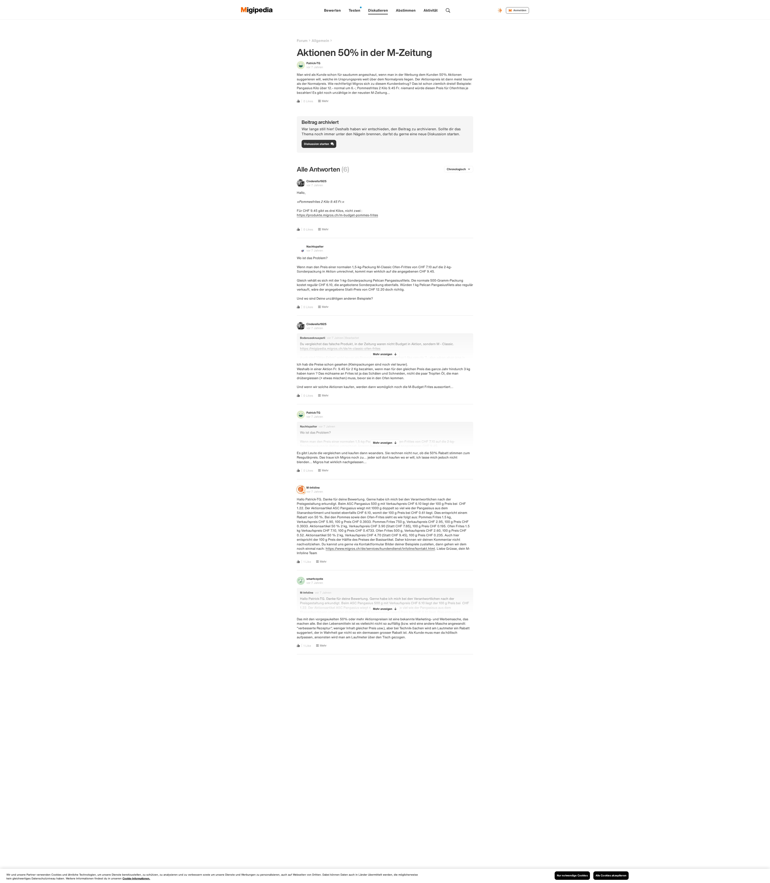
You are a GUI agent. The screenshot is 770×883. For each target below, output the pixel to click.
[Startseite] (257, 10)
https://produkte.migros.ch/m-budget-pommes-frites (337, 215)
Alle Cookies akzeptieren (611, 875)
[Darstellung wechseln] (500, 10)
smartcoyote (314, 579)
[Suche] (448, 10)
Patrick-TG (313, 63)
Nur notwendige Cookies (572, 875)
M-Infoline (313, 487)
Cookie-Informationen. (136, 879)
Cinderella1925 (316, 181)
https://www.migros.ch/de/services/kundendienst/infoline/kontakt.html (380, 548)
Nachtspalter (314, 246)
